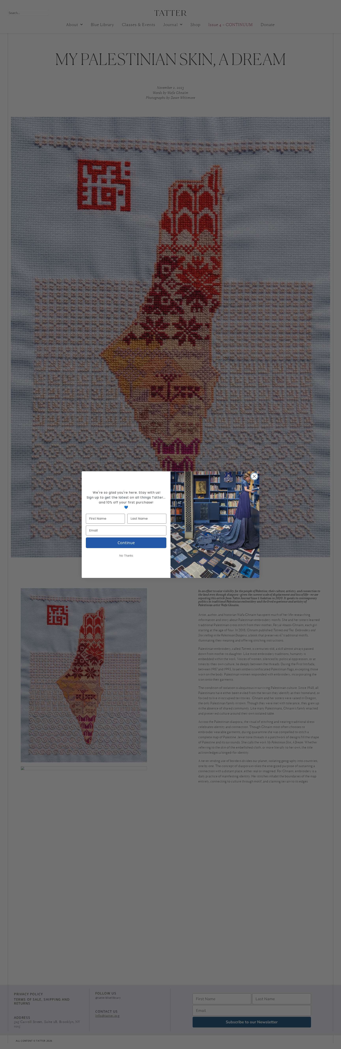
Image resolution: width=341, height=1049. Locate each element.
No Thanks (126, 555)
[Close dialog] (254, 476)
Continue (126, 542)
